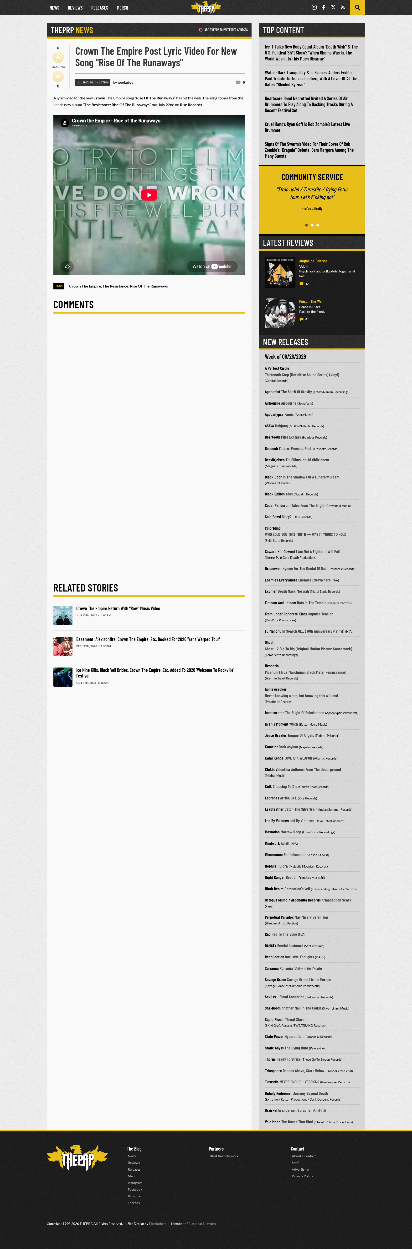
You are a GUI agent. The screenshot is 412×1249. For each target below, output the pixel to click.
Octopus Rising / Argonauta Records (293, 899)
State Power (274, 1036)
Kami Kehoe (274, 757)
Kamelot (271, 746)
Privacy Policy (302, 1176)
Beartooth (272, 437)
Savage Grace (275, 979)
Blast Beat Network (224, 1156)
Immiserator (274, 712)
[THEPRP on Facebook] (324, 8)
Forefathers (157, 1224)
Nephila (271, 866)
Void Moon (272, 1121)
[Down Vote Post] (58, 76)
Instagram (135, 1183)
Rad (268, 934)
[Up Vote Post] (58, 57)
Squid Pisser (274, 1019)
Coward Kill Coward (280, 551)
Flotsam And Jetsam (280, 602)
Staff (295, 1163)
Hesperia (272, 665)
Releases (99, 8)
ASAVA (269, 425)
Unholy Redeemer (278, 1093)
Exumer (271, 591)
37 (307, 283)
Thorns (270, 1059)
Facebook (135, 1189)
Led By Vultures (277, 820)
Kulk (268, 786)
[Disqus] (149, 385)
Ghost (269, 642)
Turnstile (272, 1081)
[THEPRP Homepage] (206, 7)
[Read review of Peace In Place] (280, 313)
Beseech (271, 448)
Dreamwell (273, 568)
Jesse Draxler (276, 735)
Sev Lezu (271, 996)
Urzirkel (271, 1110)
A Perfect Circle (277, 368)
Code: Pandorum (277, 505)
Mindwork (272, 843)
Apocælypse (274, 414)
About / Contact (304, 1156)
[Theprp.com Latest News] (77, 1158)
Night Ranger (275, 877)
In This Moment (276, 724)
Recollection (274, 956)
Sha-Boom (273, 1007)
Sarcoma (272, 968)
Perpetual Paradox (279, 917)
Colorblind (273, 528)
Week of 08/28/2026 (285, 356)
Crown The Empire (85, 286)
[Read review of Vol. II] (280, 272)
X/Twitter (135, 1196)
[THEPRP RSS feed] (343, 8)
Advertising (300, 1169)
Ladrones (272, 797)
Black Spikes (275, 493)
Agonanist (272, 391)
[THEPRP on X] (333, 8)
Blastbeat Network (202, 1224)
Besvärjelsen (275, 459)
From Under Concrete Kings (286, 613)
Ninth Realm (274, 888)
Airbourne (272, 403)
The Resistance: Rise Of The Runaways (135, 286)
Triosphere (273, 1070)
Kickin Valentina (277, 769)
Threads (134, 1203)
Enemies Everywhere (281, 579)
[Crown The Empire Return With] (62, 615)
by (123, 82)
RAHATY (270, 945)
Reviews (75, 8)
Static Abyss (274, 1047)
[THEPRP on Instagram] (314, 8)
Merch (122, 8)
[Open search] (357, 7)
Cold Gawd (273, 516)
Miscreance (274, 854)
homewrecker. (276, 689)
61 (307, 319)
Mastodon (272, 831)
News (54, 8)
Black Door (273, 476)
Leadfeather (274, 809)
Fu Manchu (273, 631)
